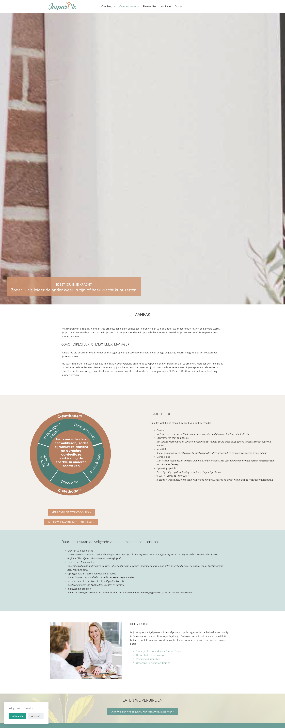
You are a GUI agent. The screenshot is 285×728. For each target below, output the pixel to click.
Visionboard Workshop (148, 659)
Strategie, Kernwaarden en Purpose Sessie (159, 651)
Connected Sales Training (150, 655)
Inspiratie (165, 6)
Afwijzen (35, 716)
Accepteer (17, 716)
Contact (179, 6)
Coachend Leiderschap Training (153, 663)
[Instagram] (230, 6)
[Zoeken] (224, 6)
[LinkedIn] (235, 6)
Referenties (149, 6)
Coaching (106, 6)
